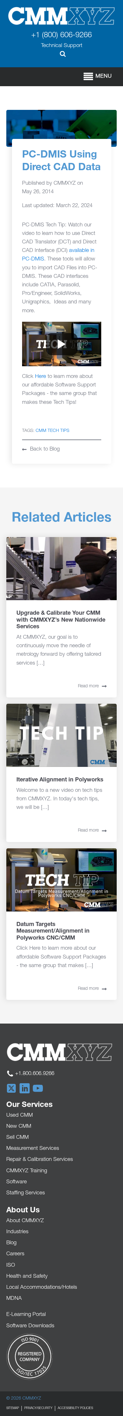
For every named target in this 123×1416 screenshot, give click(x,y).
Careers (15, 1254)
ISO (10, 1265)
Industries (17, 1232)
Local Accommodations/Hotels (41, 1287)
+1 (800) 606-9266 (61, 35)
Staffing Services (25, 1193)
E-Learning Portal (26, 1314)
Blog (11, 1243)
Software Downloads (30, 1326)
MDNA (14, 1298)
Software (16, 1182)
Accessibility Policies (75, 1408)
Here (40, 376)
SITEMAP (12, 1408)
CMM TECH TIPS (52, 431)
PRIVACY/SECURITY (38, 1408)
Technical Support (61, 46)
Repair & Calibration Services (39, 1159)
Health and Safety (27, 1276)
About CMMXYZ (25, 1221)
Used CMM (19, 1115)
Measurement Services (32, 1148)
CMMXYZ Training (26, 1171)
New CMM (18, 1126)
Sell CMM (17, 1137)
